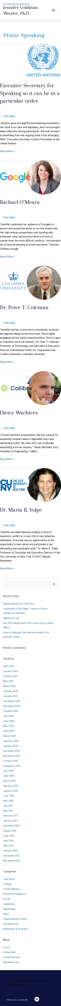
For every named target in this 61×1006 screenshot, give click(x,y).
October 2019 (10, 761)
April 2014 (8, 845)
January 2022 (10, 671)
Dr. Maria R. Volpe (21, 509)
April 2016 (8, 840)
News (6, 914)
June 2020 (9, 721)
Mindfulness (9, 909)
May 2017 (8, 811)
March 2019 (9, 781)
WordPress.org (11, 962)
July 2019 (8, 771)
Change (7, 884)
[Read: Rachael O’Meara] (30, 177)
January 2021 (10, 696)
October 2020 (10, 711)
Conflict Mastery (11, 889)
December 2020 (11, 701)
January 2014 (10, 850)
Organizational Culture (15, 919)
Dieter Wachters (19, 412)
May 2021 (8, 681)
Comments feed (11, 957)
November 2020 (11, 706)
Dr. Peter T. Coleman (24, 307)
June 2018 (8, 795)
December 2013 (11, 855)
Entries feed (9, 952)
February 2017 (10, 815)
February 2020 (11, 741)
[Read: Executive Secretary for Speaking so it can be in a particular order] (30, 60)
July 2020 (8, 716)
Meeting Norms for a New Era (18, 603)
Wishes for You (11, 618)
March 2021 (9, 686)
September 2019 (11, 766)
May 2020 (8, 726)
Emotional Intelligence (14, 894)
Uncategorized (11, 924)
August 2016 (9, 830)
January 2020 (10, 746)
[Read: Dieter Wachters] (30, 387)
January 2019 (10, 791)
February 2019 (10, 786)
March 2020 (9, 736)
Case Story (9, 879)
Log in (6, 947)
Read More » (7, 151)
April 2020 (8, 731)
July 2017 (8, 806)
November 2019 (11, 756)
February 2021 (10, 691)
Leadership (9, 904)
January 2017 (10, 820)
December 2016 (11, 825)
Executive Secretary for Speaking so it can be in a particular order (30, 93)
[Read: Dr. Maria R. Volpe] (30, 485)
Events (6, 899)
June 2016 (8, 835)
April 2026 (8, 666)
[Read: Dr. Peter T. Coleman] (30, 282)
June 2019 (8, 776)
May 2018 (8, 800)
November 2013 (11, 860)
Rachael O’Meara (20, 202)
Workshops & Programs (15, 929)
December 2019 (11, 751)
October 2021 (10, 676)
